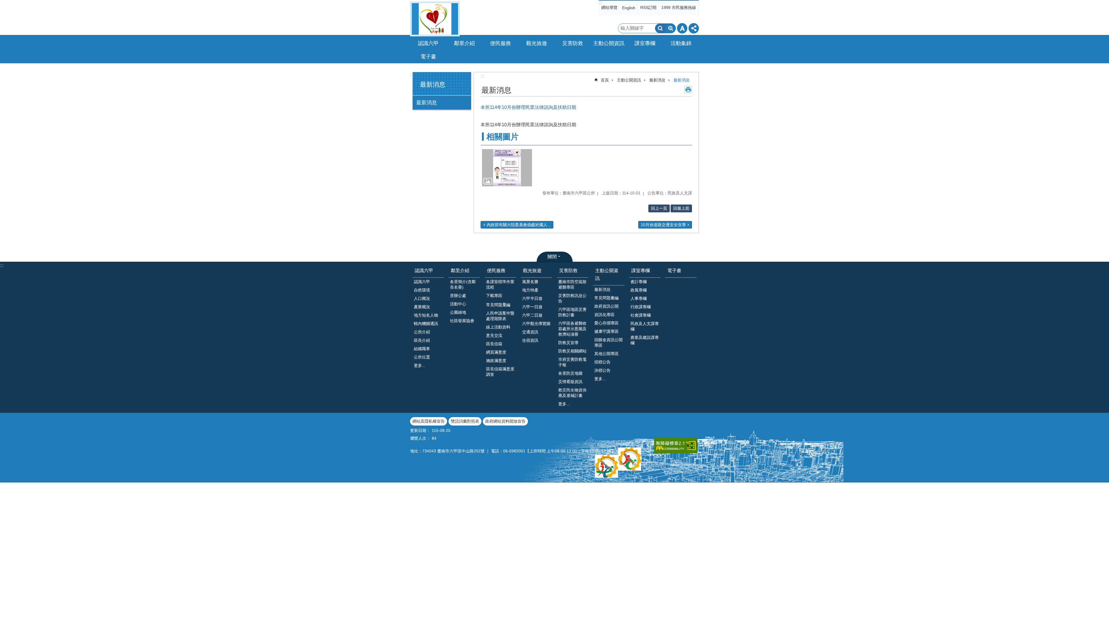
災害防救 (568, 270)
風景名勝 (530, 281)
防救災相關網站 (572, 351)
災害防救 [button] (572, 43)
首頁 (605, 80)
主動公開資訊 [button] (608, 43)
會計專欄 (638, 281)
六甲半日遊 (532, 298)
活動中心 (458, 304)
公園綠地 (458, 312)
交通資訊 (530, 332)
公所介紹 (422, 332)
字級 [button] (682, 28)
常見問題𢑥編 (498, 304)
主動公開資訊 (629, 80)
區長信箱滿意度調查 (500, 372)
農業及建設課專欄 (644, 340)
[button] (507, 168)
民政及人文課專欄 (644, 326)
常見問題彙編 (606, 298)
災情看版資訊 (570, 381)
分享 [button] (694, 28)
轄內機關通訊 (426, 323)
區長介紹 (422, 340)
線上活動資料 (498, 327)
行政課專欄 (640, 306)
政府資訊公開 (606, 306)
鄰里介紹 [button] (464, 43)
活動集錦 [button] (681, 43)
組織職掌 (422, 348)
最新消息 (426, 102)
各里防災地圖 (570, 373)
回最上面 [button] (681, 208)
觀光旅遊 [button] (536, 43)
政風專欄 (638, 290)
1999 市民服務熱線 (678, 7)
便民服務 (496, 270)
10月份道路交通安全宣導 (663, 224)
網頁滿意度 (496, 352)
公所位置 (422, 357)
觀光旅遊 (532, 270)
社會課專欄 (640, 315)
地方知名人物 (426, 315)
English (628, 7)
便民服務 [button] (500, 43)
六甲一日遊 (532, 306)
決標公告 (602, 370)
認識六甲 (424, 270)
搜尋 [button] (660, 28)
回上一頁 (659, 208)
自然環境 (422, 290)
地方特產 (530, 290)
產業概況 (422, 306)
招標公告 (602, 362)
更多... (419, 365)
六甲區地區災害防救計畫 (572, 312)
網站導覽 (609, 7)
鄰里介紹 (460, 270)
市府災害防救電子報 (572, 362)
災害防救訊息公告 (572, 298)
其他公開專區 (606, 353)
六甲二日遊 (532, 315)
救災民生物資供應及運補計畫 (572, 393)
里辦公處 (458, 295)
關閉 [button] (552, 256)
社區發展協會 (462, 320)
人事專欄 (638, 298)
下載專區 (494, 295)
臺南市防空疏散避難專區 (572, 284)
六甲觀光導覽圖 (536, 323)
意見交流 (494, 335)
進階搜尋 (670, 28)
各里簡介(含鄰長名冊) (463, 284)
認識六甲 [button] (428, 43)
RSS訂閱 (648, 7)
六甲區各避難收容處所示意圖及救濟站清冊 (572, 329)
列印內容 (688, 89)
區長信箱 (494, 343)
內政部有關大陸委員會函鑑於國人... (519, 224)
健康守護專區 (606, 331)
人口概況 (422, 298)
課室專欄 (640, 270)
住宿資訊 (530, 340)
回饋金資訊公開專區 (608, 342)
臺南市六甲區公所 (435, 18)
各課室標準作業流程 (500, 284)
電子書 (428, 57)
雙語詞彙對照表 (465, 421)
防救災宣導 (568, 342)
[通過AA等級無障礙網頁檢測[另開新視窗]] (675, 445)
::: (600, 2)
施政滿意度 (496, 360)
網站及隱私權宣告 (428, 421)
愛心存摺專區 (606, 323)
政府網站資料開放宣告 (505, 421)
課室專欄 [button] (644, 43)
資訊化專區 (604, 314)
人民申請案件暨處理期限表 (500, 316)
